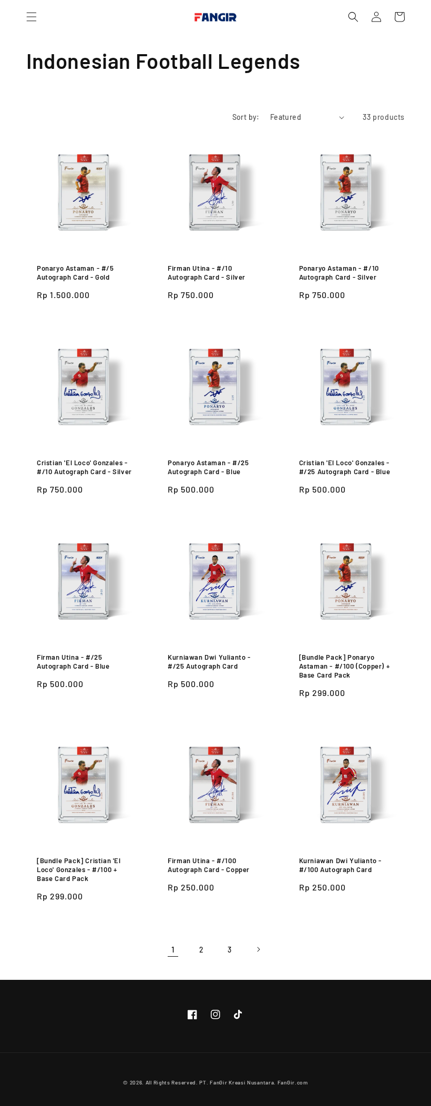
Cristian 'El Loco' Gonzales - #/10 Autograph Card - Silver (84, 467)
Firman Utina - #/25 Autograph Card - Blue (73, 661)
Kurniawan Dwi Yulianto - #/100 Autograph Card (340, 865)
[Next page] (258, 949)
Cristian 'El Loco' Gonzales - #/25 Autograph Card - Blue (345, 467)
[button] (31, 16)
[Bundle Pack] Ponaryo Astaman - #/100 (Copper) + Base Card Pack (344, 666)
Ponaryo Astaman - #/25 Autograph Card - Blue (208, 467)
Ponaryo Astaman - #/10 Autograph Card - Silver (339, 272)
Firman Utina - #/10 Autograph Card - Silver (206, 272)
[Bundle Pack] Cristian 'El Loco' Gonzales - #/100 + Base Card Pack (79, 869)
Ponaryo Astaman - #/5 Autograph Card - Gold (75, 272)
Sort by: (246, 116)
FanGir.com (293, 1082)
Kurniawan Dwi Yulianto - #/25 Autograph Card (209, 661)
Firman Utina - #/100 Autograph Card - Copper (209, 865)
